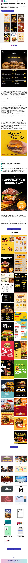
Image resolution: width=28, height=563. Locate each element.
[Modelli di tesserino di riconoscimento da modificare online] (7, 531)
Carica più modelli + (14, 446)
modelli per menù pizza (4, 128)
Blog (14, 557)
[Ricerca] (24, 1)
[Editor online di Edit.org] (4, 1)
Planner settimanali (20, 536)
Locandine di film (8, 518)
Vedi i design (14, 45)
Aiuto (15, 555)
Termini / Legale (11, 555)
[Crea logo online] (7, 541)
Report (20, 518)
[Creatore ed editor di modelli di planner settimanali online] (20, 531)
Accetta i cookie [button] (12, 561)
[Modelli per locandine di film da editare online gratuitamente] (7, 513)
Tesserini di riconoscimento (7, 536)
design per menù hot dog (12, 128)
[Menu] (26, 1)
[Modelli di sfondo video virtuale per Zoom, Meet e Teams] (7, 522)
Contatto (17, 555)
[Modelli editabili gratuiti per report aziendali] (20, 513)
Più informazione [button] (18, 560)
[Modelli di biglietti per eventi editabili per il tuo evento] (20, 523)
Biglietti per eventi (20, 524)
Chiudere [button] (16, 561)
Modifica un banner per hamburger (8, 10)
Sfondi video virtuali (7, 524)
